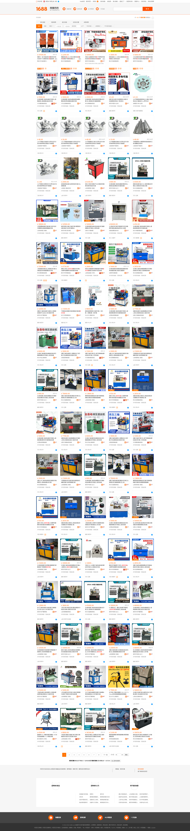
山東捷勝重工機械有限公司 (90, 188)
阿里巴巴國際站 (47, 827)
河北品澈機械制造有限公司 (66, 103)
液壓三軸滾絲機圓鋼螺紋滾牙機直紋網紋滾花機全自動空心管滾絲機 (142, 566)
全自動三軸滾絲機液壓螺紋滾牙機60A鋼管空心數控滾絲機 (70, 566)
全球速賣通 (65, 827)
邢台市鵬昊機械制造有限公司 (138, 230)
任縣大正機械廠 (89, 230)
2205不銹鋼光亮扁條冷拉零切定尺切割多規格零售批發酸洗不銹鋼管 (46, 142)
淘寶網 (70, 827)
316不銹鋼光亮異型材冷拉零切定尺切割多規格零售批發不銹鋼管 (47, 185)
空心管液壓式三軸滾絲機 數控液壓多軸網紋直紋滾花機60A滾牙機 (142, 651)
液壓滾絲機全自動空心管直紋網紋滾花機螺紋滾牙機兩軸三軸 (142, 396)
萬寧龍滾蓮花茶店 (105, 797)
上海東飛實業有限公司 (145, 797)
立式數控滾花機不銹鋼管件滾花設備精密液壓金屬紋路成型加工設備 (118, 227)
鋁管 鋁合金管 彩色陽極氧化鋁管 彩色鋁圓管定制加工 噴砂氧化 (118, 100)
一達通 (148, 827)
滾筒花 (91, 794)
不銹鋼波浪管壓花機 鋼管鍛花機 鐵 (71, 312)
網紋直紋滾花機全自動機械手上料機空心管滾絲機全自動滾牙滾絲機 (142, 735)
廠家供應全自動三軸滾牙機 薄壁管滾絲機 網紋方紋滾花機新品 (70, 227)
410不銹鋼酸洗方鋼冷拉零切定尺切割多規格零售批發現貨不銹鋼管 (95, 142)
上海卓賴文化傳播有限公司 (136, 794)
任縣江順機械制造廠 (138, 315)
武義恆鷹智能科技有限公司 (114, 230)
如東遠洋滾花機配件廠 (85, 794)
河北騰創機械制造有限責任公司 (42, 103)
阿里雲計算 (107, 827)
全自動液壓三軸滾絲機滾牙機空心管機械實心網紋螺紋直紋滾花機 (46, 100)
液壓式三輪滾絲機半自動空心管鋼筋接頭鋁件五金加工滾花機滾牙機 (46, 312)
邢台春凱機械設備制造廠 (42, 273)
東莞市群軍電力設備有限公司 (136, 802)
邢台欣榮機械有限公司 (138, 739)
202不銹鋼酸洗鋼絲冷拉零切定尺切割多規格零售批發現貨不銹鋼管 (119, 142)
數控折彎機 (88, 63)
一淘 (83, 827)
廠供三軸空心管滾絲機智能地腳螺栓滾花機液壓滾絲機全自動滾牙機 (70, 651)
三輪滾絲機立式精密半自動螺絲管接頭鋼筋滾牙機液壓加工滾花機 (94, 523)
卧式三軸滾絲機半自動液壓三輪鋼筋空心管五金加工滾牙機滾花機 (46, 608)
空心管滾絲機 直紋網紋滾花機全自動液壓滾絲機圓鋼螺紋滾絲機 (142, 523)
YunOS (113, 827)
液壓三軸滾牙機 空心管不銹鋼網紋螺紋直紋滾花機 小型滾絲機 (94, 354)
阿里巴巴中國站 (56, 827)
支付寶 (130, 827)
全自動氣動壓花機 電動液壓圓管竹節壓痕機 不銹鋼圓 (47, 566)
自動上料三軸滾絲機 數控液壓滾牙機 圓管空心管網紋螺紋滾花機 (118, 354)
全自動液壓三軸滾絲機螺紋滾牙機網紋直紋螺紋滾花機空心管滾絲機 (46, 396)
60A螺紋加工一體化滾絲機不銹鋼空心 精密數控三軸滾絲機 (118, 608)
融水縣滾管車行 (83, 802)
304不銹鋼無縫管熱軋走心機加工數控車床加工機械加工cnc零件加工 (143, 100)
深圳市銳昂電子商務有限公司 (147, 794)
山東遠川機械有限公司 (66, 188)
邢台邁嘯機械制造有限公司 (90, 103)
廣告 (56, 59)
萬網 (123, 827)
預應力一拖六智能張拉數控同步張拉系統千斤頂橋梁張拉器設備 (46, 58)
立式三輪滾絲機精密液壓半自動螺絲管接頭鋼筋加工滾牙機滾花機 (94, 693)
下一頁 (105, 755)
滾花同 (81, 797)
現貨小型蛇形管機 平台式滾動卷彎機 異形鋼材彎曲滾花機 (94, 185)
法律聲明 (93, 825)
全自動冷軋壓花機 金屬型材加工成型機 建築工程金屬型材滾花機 (142, 693)
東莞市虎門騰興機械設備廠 (42, 315)
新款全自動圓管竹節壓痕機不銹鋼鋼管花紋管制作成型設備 (94, 269)
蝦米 (102, 827)
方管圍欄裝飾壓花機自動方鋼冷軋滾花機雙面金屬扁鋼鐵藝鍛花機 (46, 227)
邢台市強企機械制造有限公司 (42, 357)
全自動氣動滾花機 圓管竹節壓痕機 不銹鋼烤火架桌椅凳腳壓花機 (47, 651)
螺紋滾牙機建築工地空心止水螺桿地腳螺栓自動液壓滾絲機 (118, 566)
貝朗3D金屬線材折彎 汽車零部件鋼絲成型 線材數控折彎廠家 (95, 58)
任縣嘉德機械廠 (65, 357)
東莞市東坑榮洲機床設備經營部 (66, 230)
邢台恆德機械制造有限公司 (138, 273)
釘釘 (138, 827)
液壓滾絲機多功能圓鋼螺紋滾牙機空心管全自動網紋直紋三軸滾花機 (142, 312)
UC (127, 827)
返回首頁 (107, 760)
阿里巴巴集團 (37, 827)
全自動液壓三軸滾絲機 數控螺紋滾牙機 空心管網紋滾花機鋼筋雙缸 (94, 100)
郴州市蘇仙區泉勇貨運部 (135, 797)
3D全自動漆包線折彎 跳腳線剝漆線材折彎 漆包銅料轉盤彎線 (143, 58)
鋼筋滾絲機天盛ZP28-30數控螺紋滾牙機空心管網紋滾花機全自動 (143, 185)
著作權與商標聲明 (85, 825)
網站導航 (125, 825)
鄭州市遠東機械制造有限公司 (66, 61)
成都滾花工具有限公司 (96, 799)
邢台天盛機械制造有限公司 (138, 188)
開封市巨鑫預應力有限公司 (42, 61)
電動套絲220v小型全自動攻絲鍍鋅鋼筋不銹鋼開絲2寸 (70, 58)
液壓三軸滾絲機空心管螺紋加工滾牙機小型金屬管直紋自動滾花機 (70, 354)
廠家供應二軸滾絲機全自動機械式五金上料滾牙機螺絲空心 (94, 651)
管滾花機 (122, 769)
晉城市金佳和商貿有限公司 (126, 797)
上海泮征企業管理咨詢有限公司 (127, 799)
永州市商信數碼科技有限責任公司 (148, 799)
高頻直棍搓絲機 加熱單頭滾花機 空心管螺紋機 (71, 185)
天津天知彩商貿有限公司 (125, 802)
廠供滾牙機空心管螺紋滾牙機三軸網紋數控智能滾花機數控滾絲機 (94, 735)
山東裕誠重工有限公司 (90, 273)
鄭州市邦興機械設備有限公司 (66, 273)
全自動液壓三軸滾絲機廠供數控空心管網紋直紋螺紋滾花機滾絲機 (118, 185)
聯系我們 (119, 825)
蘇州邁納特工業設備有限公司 (42, 739)
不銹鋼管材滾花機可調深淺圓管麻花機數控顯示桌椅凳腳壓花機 (142, 354)
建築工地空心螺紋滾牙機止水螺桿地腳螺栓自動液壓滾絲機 (70, 269)
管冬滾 (102, 794)
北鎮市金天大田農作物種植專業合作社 (149, 802)
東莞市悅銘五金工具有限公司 (114, 188)
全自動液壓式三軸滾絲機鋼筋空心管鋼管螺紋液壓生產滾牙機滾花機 (142, 608)
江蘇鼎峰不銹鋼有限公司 (42, 146)
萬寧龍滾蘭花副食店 (105, 799)
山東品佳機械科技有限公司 (138, 696)
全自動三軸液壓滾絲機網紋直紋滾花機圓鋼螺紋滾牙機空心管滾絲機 (46, 354)
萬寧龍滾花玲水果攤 (105, 802)
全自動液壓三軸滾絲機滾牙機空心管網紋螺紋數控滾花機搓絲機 (142, 227)
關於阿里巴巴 (112, 825)
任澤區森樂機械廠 (114, 315)
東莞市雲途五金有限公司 (114, 103)
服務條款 (99, 825)
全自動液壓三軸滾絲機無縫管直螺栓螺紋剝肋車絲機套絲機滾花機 (70, 100)
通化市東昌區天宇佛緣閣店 (126, 794)
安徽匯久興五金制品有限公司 (138, 103)
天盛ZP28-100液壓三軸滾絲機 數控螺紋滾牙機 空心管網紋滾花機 (94, 566)
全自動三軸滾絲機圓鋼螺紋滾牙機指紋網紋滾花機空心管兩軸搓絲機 (142, 269)
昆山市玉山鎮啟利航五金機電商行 (114, 696)
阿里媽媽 (97, 827)
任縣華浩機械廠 (113, 273)
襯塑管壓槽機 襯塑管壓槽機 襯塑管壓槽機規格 (119, 735)
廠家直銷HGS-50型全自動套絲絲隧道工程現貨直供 (119, 58)
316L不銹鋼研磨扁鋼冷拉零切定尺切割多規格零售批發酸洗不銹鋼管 (70, 142)
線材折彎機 (94, 63)
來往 (134, 827)
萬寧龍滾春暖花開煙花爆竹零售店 (99, 797)
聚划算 (79, 827)
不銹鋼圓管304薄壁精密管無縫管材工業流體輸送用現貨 (143, 142)
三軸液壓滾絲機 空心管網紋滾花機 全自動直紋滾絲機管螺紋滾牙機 (47, 269)
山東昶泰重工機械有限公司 (42, 230)
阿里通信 (118, 827)
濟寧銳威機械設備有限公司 (114, 739)
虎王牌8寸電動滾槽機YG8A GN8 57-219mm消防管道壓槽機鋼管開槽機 (119, 693)
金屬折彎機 (101, 63)
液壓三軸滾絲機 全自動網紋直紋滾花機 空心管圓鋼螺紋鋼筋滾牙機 (118, 651)
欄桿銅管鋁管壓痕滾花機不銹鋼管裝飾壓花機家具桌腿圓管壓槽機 (94, 396)
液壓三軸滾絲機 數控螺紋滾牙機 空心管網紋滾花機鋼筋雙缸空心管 (71, 396)
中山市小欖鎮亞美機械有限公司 (90, 315)
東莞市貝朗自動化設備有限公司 (90, 61)
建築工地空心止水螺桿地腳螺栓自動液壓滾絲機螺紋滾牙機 (118, 396)
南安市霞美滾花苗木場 (85, 799)
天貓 (75, 827)
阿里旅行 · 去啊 (89, 827)
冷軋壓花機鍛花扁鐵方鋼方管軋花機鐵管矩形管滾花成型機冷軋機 (70, 735)
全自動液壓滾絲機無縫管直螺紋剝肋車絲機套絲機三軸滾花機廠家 (118, 269)
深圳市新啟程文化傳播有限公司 (137, 799)
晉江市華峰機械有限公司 (66, 315)
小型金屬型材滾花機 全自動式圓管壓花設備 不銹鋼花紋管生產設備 (70, 693)
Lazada (153, 827)
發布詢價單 (141, 769)
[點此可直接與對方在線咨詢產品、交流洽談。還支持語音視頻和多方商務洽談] (56, 111)
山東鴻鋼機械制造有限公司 (66, 612)
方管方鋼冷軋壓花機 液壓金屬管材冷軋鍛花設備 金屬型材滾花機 (70, 608)
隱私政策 (105, 825)
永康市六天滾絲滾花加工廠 (97, 802)
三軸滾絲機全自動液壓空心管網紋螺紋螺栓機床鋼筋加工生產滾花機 (46, 693)
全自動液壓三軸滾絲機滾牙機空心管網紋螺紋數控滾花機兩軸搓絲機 (118, 312)
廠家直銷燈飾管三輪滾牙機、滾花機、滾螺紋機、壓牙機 (94, 312)
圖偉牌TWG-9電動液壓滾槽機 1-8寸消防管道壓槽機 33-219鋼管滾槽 (47, 735)
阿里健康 (143, 827)
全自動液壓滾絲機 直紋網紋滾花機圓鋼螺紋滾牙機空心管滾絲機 (94, 227)
